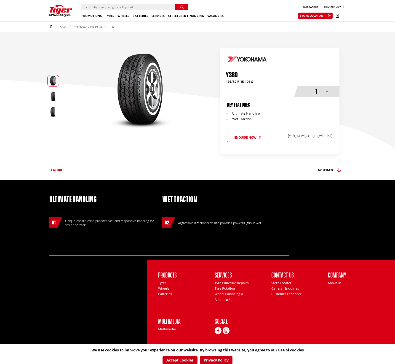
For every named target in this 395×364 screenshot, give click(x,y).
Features (56, 170)
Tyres (109, 16)
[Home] (50, 27)
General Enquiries (285, 288)
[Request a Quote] (337, 16)
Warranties (310, 6)
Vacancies (215, 16)
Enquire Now (245, 137)
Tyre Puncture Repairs (232, 283)
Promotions (91, 16)
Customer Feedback (286, 294)
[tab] (56, 170)
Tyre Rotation (225, 288)
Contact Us (331, 6)
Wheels (123, 16)
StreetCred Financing (186, 16)
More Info (325, 170)
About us (335, 283)
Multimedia (167, 329)
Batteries (140, 16)
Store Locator (281, 283)
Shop (63, 27)
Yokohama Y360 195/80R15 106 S (95, 27)
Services (158, 16)
